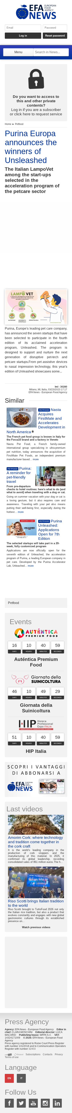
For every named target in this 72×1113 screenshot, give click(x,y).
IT (21, 1078)
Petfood (19, 124)
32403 (32, 1048)
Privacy (59, 1054)
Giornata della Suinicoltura (36, 707)
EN (9, 1078)
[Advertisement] (36, 249)
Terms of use (12, 1057)
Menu (18, 52)
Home (8, 124)
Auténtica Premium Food (36, 662)
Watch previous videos (36, 927)
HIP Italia (36, 751)
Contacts (47, 1054)
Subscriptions (33, 1054)
